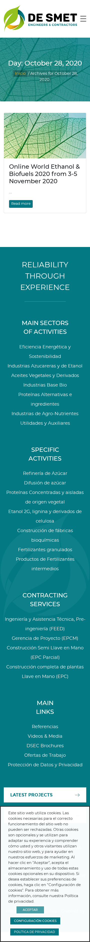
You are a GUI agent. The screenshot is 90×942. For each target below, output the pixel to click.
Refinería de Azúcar (45, 473)
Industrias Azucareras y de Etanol (45, 366)
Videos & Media (45, 736)
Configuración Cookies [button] (35, 920)
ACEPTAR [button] (30, 909)
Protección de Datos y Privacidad (45, 765)
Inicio (20, 74)
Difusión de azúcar (45, 483)
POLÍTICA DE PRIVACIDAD (34, 931)
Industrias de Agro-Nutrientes (45, 414)
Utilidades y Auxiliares (45, 423)
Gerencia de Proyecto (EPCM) (45, 638)
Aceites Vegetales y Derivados (45, 375)
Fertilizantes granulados (45, 550)
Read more (20, 204)
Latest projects (31, 795)
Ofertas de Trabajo (45, 755)
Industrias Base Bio (45, 385)
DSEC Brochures (45, 746)
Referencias (45, 727)
